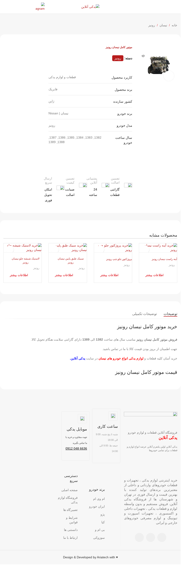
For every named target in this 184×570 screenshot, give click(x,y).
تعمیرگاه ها (70, 510)
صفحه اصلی (69, 490)
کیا (103, 522)
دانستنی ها (71, 530)
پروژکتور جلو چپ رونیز (119, 259)
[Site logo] (90, 6)
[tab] (170, 314)
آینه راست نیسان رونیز (164, 259)
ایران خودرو (97, 506)
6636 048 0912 (76, 448)
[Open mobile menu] (175, 6)
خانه (174, 25)
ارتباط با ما (70, 537)
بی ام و (100, 530)
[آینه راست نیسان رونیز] (158, 247)
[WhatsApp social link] (150, 537)
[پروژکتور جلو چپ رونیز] (113, 247)
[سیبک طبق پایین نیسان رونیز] (68, 247)
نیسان (163, 25)
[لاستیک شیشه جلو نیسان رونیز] (23, 247)
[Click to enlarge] (169, 76)
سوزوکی (99, 537)
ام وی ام (99, 499)
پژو (103, 514)
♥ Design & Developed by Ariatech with (90, 557)
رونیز (151, 25)
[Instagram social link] (161, 537)
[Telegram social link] (139, 537)
